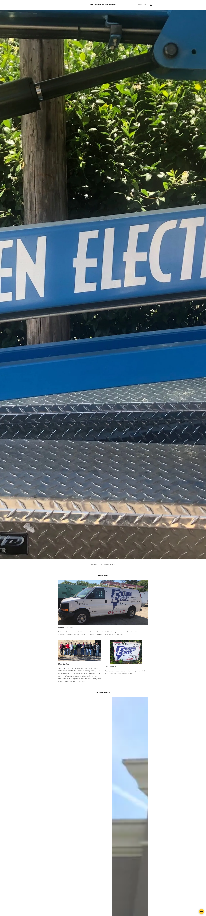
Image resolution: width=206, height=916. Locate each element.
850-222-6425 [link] (141, 5)
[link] (103, 5)
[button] (151, 5)
